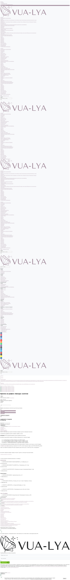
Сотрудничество (3, 91)
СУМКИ (1, 19)
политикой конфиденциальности (12, 567)
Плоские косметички (9, 24)
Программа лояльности (4, 507)
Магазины (2, 39)
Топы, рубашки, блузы (24, 21)
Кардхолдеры (16, 32)
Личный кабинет (3, 331)
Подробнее (12, 397)
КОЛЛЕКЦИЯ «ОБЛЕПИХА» (5, 18)
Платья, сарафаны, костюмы (15, 21)
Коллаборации (3, 45)
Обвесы (8, 32)
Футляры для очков (22, 32)
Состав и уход (3, 428)
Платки (1, 32)
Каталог (1, 48)
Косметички (2, 24)
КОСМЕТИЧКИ (3, 23)
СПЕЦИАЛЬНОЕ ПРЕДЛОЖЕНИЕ (6, 30)
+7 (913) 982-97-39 (3, 330)
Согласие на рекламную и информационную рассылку (10, 524)
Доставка (2, 2)
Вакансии (2, 42)
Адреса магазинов (3, 430)
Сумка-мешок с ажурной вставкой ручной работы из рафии (11, 504)
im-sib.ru (8, 572)
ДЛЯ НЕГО (2, 33)
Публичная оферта (3, 522)
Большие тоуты (14, 20)
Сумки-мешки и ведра (26, 20)
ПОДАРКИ (2, 31)
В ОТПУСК (2, 22)
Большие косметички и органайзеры (20, 24)
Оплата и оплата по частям (5, 508)
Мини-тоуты (2, 20)
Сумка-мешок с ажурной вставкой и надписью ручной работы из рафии (13, 502)
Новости (2, 85)
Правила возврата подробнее (6, 454)
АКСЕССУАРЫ (3, 62)
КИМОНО (2, 27)
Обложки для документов (31, 32)
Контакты (2, 40)
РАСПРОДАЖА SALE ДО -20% (6, 34)
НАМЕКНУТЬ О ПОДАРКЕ (5, 415)
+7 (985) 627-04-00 (5, 95)
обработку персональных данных (14, 426)
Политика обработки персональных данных (8, 521)
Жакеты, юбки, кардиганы (5, 21)
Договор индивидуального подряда (7, 523)
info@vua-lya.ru (10, 4)
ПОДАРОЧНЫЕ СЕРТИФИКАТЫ (6, 35)
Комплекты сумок (33, 20)
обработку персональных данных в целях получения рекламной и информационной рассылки (48, 566)
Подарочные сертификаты (5, 94)
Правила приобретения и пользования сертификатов (5, 512)
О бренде (2, 41)
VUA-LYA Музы (3, 90)
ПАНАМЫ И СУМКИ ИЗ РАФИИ (6, 28)
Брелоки (5, 32)
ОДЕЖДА (2, 72)
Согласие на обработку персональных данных (8, 525)
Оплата (1, 1)
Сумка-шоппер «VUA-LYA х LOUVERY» (7, 499)
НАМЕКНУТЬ (3, 425)
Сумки (5, 29)
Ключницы (12, 32)
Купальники (31, 21)
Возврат (1, 510)
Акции (1, 84)
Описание (2, 427)
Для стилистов (3, 44)
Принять (64, 578)
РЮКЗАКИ (2, 26)
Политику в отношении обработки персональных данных (40, 578)
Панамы (34, 21)
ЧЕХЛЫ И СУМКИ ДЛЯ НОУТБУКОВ (7, 25)
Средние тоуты (8, 20)
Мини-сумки (19, 20)
